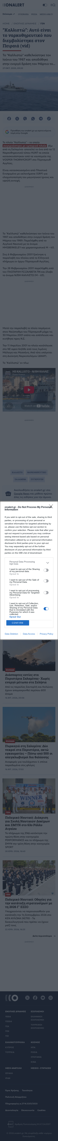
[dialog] (29, 570)
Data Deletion (11, 634)
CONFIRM (17, 623)
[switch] (46, 570)
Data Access (29, 634)
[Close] (52, 507)
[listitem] (29, 563)
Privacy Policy (46, 634)
